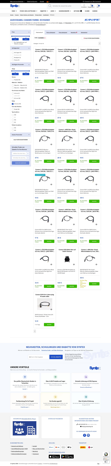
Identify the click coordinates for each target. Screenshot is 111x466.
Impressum (36, 454)
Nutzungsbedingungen (17, 451)
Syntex (11, 15)
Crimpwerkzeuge (40, 24)
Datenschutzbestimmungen (18, 454)
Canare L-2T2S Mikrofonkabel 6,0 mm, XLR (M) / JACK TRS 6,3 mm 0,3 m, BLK (89, 210)
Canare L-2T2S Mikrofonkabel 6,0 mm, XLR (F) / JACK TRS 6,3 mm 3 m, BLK (44, 90)
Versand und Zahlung (17, 446)
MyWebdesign (53, 463)
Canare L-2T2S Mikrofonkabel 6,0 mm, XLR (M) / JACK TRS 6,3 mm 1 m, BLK (44, 210)
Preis (13, 32)
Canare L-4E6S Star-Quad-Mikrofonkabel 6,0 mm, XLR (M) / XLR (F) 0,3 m (67, 130)
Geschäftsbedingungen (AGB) (19, 449)
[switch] (106, 462)
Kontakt (42, 1)
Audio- (61, 23)
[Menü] (108, 452)
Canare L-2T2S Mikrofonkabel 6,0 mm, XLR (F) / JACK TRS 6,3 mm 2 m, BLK (89, 90)
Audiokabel (46, 15)
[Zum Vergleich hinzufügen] (51, 64)
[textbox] (19, 153)
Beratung (35, 451)
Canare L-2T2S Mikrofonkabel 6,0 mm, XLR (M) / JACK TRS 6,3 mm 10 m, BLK (67, 90)
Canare (17, 15)
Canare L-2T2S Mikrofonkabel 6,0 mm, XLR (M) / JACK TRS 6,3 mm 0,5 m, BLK (67, 50)
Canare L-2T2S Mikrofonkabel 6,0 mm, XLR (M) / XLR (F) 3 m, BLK (44, 50)
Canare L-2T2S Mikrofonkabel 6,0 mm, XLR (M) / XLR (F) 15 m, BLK (44, 130)
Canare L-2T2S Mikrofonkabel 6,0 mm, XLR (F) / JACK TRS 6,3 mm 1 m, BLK (89, 130)
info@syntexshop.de (87, 426)
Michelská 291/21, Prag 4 (29, 419)
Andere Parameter (17, 135)
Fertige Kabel (38, 15)
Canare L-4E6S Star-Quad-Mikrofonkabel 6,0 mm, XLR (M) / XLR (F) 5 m (89, 250)
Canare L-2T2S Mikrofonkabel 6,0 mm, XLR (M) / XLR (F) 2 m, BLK (44, 170)
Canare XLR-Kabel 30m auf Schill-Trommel (67, 250)
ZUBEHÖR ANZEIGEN (20, 163)
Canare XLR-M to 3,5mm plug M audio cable (44, 295)
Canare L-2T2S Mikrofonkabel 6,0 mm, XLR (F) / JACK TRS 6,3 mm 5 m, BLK (89, 50)
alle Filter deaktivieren (21, 140)
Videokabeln (68, 23)
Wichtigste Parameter (18, 64)
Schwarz (41, 38)
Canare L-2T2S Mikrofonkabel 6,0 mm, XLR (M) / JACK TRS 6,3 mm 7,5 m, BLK (67, 170)
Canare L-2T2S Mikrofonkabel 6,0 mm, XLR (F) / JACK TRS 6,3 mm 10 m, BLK (89, 170)
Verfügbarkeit (15, 48)
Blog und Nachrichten (38, 449)
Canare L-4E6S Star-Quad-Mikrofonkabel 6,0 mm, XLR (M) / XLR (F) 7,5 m (67, 210)
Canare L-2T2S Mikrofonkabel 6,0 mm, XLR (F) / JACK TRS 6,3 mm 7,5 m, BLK (44, 250)
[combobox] (20, 153)
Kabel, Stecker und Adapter (27, 15)
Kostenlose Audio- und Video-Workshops (52, 350)
